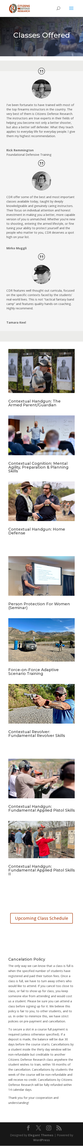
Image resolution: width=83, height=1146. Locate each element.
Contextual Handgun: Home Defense (36, 531)
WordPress (41, 1140)
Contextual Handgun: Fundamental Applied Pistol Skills (41, 808)
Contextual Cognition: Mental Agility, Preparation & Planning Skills (38, 467)
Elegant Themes (40, 1135)
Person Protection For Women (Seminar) (39, 606)
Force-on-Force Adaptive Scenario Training (33, 671)
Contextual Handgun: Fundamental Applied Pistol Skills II (41, 870)
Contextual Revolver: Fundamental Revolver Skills (36, 734)
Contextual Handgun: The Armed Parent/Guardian (34, 403)
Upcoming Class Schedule (41, 918)
